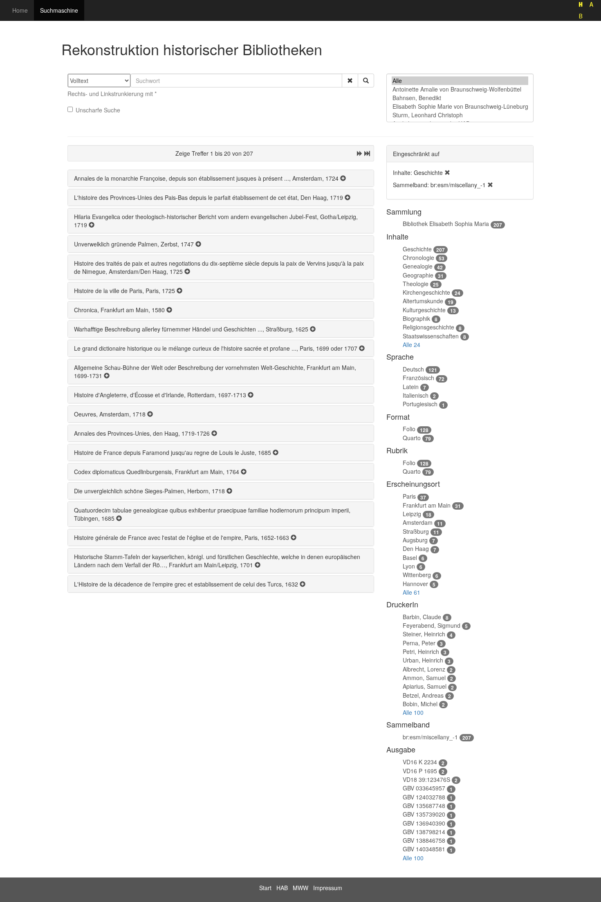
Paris (409, 496)
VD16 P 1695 (420, 771)
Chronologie (418, 257)
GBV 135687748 (424, 805)
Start (265, 888)
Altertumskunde (423, 301)
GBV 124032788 (424, 797)
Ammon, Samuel (424, 678)
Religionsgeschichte (428, 327)
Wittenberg (417, 575)
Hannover (415, 584)
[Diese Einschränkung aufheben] (447, 172)
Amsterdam (418, 522)
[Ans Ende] (367, 153)
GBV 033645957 (424, 788)
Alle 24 (411, 344)
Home (20, 10)
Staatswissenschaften (431, 336)
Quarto (412, 438)
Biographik (416, 318)
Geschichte (417, 249)
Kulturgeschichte (424, 310)
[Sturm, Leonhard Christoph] (460, 115)
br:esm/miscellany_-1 (430, 737)
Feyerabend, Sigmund (431, 625)
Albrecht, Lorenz (424, 669)
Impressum (327, 888)
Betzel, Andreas (423, 695)
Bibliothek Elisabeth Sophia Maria (446, 223)
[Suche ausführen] (366, 80)
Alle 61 (411, 592)
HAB (282, 888)
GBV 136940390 (424, 823)
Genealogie (418, 266)
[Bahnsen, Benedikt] (460, 98)
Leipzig (412, 514)
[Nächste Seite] (360, 153)
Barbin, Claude (422, 617)
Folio (409, 429)
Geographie (418, 275)
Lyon (409, 566)
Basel (410, 557)
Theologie (415, 284)
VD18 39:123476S (426, 779)
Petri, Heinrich (421, 651)
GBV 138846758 (424, 840)
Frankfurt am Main (427, 505)
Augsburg (415, 540)
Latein (411, 387)
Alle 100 (413, 712)
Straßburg (416, 531)
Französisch (418, 378)
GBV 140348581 (424, 849)
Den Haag (416, 548)
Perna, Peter (419, 643)
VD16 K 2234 (420, 762)
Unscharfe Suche (98, 110)
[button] (350, 80)
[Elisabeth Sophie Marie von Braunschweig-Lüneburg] (460, 106)
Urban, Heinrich (423, 660)
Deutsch (413, 369)
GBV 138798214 (424, 832)
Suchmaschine (59, 10)
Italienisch (415, 395)
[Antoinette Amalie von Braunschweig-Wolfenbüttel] (460, 89)
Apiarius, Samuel (424, 686)
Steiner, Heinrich (424, 634)
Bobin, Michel (420, 704)
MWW (300, 888)
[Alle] (460, 80)
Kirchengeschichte (426, 292)
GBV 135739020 (424, 814)
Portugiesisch (420, 404)
